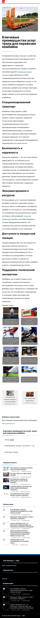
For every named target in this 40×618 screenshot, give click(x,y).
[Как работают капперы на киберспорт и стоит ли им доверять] (6, 480)
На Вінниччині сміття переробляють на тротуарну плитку (19, 541)
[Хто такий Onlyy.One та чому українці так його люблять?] (6, 494)
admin (12, 440)
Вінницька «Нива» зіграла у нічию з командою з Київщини (21, 517)
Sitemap (4, 578)
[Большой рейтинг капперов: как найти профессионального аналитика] (6, 487)
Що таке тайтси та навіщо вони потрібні (20, 474)
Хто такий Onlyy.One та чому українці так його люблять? (19, 494)
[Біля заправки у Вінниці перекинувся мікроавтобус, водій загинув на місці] (6, 512)
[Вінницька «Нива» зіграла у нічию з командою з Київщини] (6, 519)
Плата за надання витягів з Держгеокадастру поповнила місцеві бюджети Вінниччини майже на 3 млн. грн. (20, 533)
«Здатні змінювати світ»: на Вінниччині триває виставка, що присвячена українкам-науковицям (21, 524)
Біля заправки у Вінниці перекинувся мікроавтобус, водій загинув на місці (21, 511)
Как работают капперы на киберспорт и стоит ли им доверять (19, 480)
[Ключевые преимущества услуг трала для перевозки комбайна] (20, 19)
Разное (16, 452)
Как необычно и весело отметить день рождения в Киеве (21, 468)
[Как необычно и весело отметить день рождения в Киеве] (6, 468)
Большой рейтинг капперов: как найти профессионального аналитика (21, 487)
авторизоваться (8, 423)
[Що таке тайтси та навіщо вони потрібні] (6, 474)
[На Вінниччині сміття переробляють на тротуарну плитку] (6, 542)
